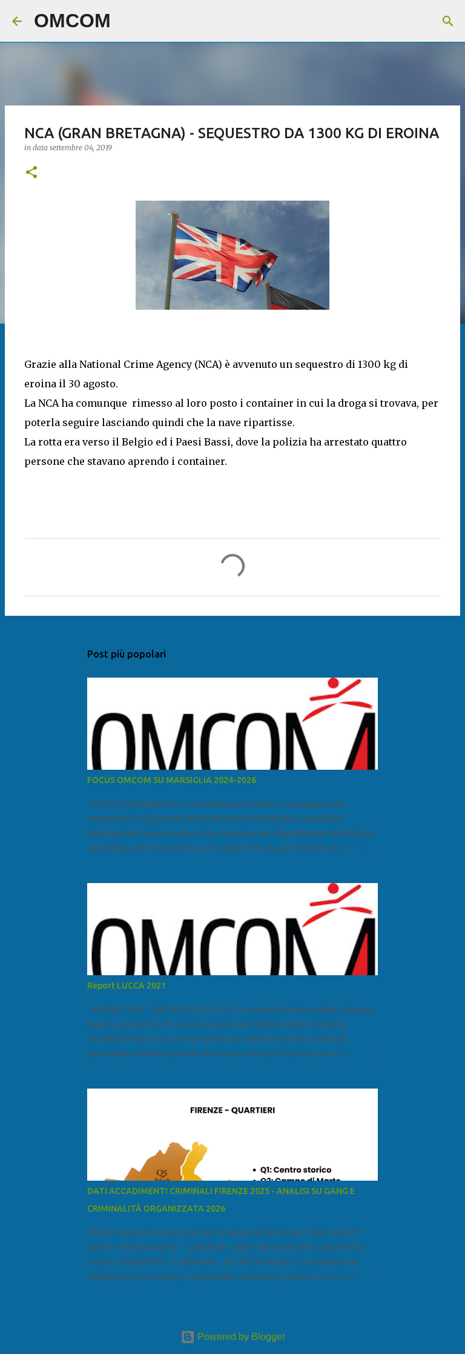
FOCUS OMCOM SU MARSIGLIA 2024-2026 (171, 780)
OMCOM (72, 21)
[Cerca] (127, 21)
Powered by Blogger (240, 1337)
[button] (31, 173)
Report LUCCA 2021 (126, 985)
